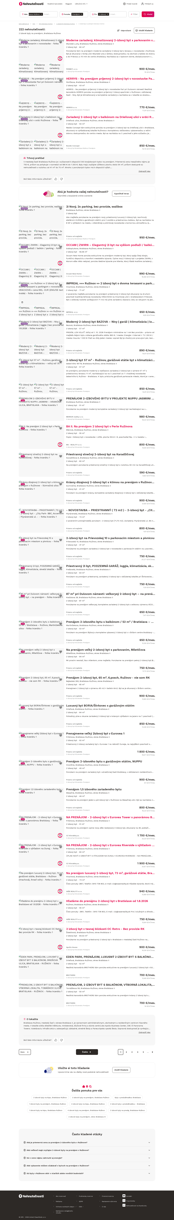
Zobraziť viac (144, 171)
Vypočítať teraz (121, 193)
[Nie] (61, 179)
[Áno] (55, 179)
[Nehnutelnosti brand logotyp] (31, 4)
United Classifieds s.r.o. (37, 1217)
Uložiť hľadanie (146, 30)
